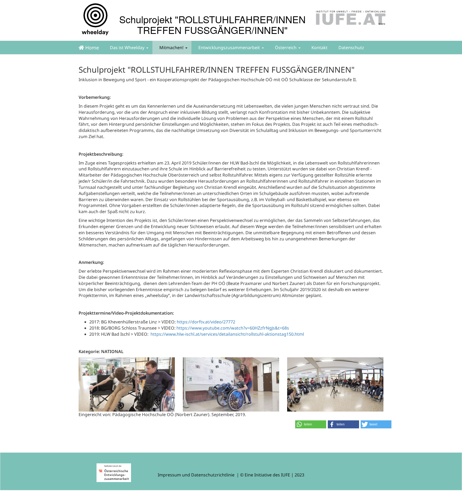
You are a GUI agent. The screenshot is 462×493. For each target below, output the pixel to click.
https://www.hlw (167, 334)
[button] (310, 424)
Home (91, 47)
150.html (295, 334)
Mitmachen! (170, 47)
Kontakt (319, 47)
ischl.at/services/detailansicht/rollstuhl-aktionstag (235, 334)
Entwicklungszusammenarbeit (228, 47)
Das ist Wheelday (126, 47)
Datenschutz (350, 47)
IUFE (285, 475)
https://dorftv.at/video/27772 (206, 322)
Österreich (285, 47)
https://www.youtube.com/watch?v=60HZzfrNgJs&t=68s (232, 328)
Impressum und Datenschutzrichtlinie (196, 475)
